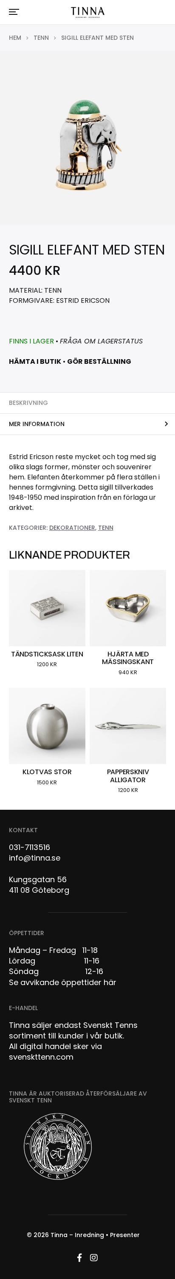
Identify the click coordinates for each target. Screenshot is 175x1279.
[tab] (87, 402)
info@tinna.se (34, 858)
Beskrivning (28, 403)
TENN (41, 37)
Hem (15, 37)
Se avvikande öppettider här (62, 982)
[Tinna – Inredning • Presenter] (87, 13)
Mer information (37, 424)
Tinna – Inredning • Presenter (95, 1235)
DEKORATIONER (72, 527)
